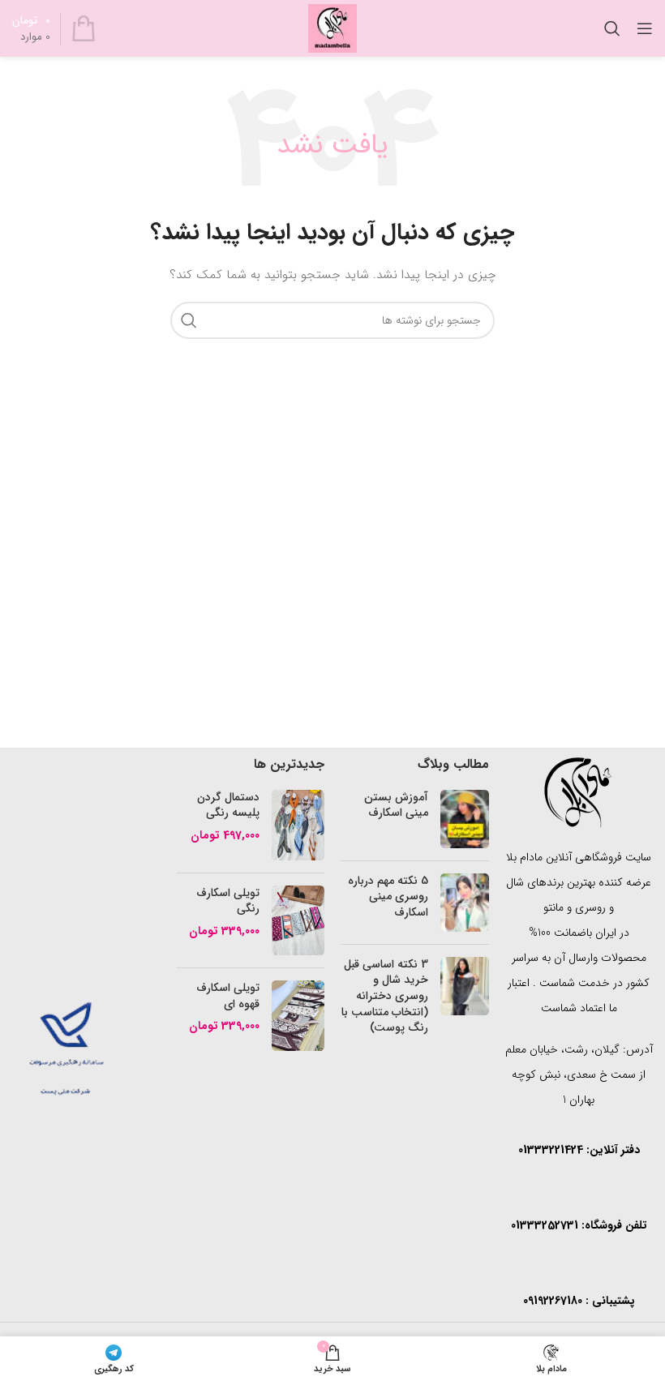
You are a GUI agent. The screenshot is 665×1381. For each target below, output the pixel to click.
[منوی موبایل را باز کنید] (645, 28)
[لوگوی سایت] (332, 27)
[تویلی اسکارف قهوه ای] (298, 1015)
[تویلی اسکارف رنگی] (298, 921)
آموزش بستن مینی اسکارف (396, 805)
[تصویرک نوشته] (464, 819)
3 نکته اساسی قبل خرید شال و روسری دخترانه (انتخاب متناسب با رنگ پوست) (384, 995)
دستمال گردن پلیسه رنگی (228, 805)
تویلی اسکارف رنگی (228, 901)
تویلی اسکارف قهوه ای (228, 996)
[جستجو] (612, 28)
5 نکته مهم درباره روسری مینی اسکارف (388, 896)
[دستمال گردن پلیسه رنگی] (298, 825)
